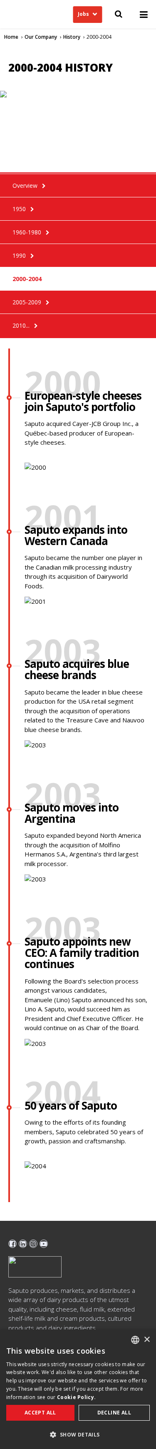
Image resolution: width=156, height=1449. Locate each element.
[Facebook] (12, 1244)
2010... (21, 325)
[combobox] (135, 1340)
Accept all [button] (40, 1412)
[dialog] (78, 1389)
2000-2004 (27, 279)
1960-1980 (26, 232)
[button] (78, 1434)
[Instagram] (33, 1244)
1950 (19, 209)
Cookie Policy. (76, 1397)
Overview (24, 185)
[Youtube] (44, 1244)
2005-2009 (26, 302)
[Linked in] (23, 1244)
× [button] (147, 1340)
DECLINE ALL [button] (114, 1412)
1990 (19, 255)
